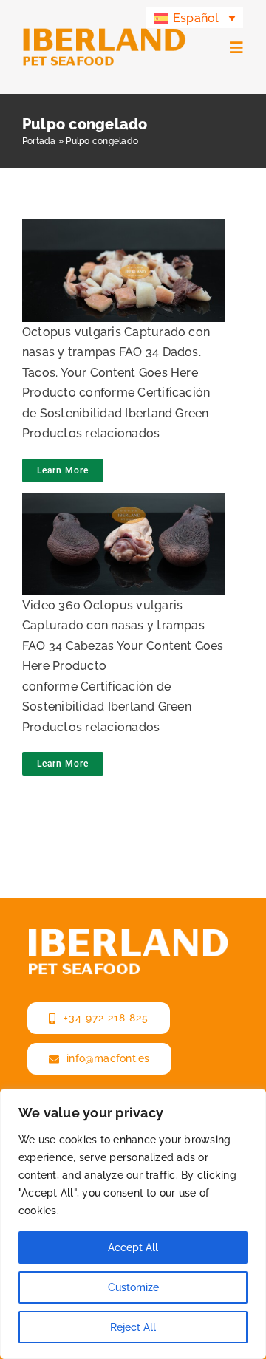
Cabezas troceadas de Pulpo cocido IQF (119, 249)
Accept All (133, 1247)
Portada (39, 141)
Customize (133, 1287)
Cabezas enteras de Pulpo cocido (119, 523)
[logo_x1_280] (104, 33)
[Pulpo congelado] (119, 270)
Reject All (133, 1327)
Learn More (63, 470)
